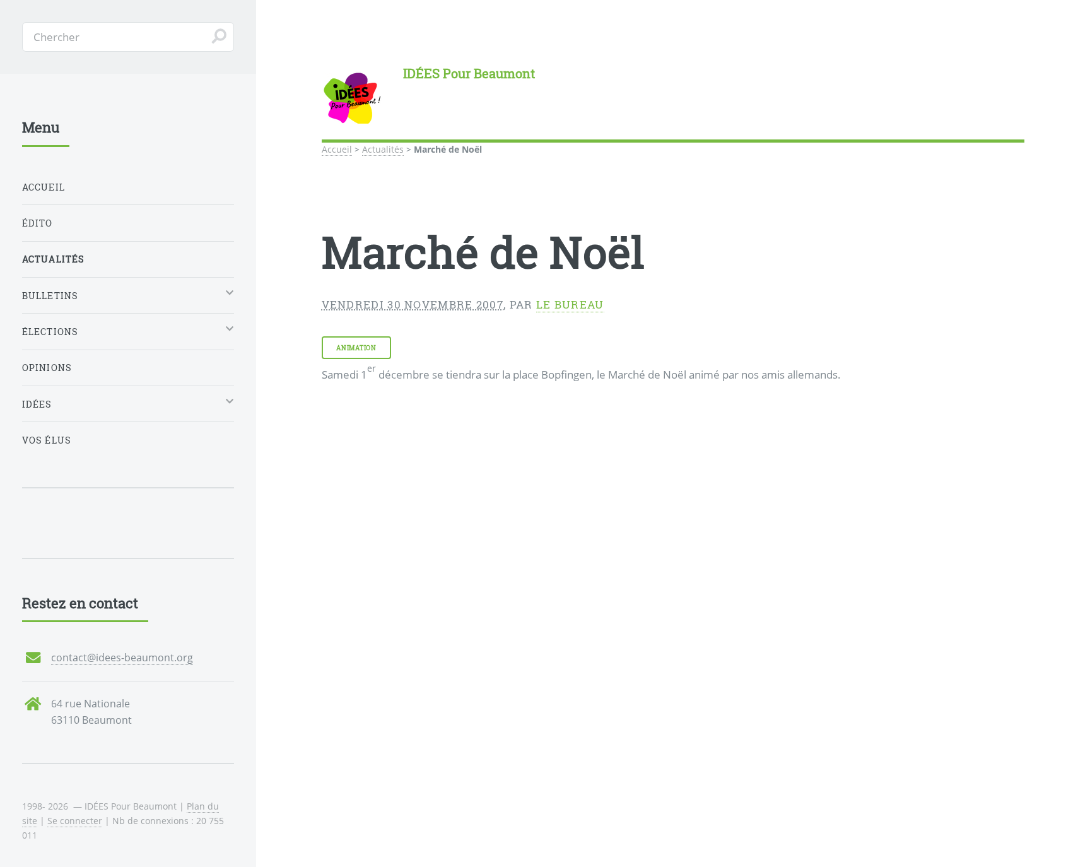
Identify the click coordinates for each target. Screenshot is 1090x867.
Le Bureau (570, 304)
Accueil (337, 149)
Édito (37, 223)
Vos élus (46, 440)
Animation (356, 347)
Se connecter (74, 821)
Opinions (47, 368)
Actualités (383, 149)
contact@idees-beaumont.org (122, 657)
